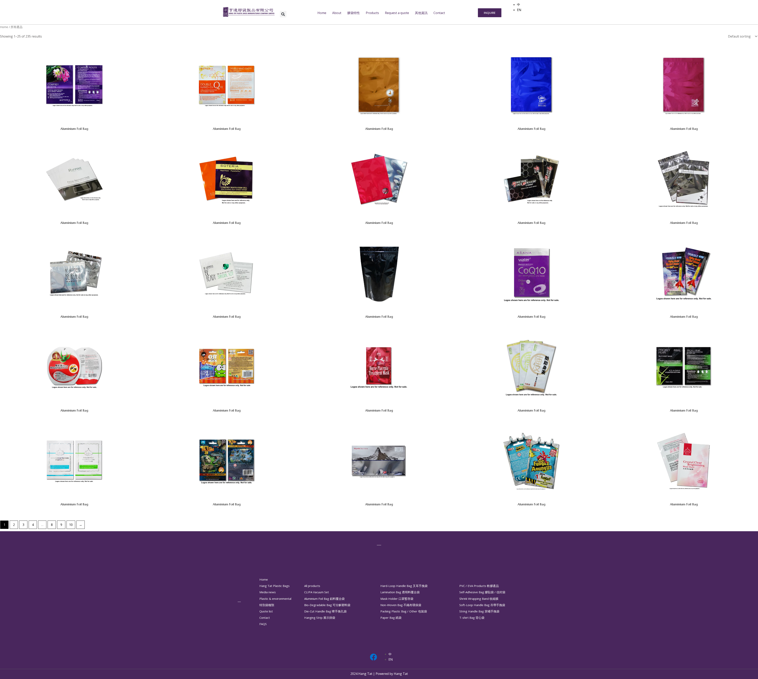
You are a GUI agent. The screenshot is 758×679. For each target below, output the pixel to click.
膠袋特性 (353, 13)
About (336, 13)
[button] (283, 14)
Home (321, 13)
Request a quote (397, 13)
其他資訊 (421, 13)
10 (71, 525)
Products (372, 13)
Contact (439, 13)
